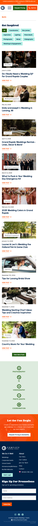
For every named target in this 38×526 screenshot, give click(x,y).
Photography (8, 39)
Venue (18, 39)
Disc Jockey (26, 30)
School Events (6, 463)
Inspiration (7, 35)
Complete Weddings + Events (21, 518)
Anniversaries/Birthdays (9, 466)
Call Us (33, 8)
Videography (28, 39)
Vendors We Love (27, 472)
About (21, 454)
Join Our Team (23, 463)
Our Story (22, 457)
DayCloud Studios (22, 520)
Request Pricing (20, 8)
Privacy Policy (28, 521)
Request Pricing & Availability (19, 435)
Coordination (13, 30)
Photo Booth (28, 35)
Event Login (7, 475)
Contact (21, 469)
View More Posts (19, 355)
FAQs (20, 466)
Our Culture (23, 460)
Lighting (17, 35)
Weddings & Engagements (12, 44)
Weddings (5, 457)
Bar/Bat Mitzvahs (7, 469)
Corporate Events (7, 460)
